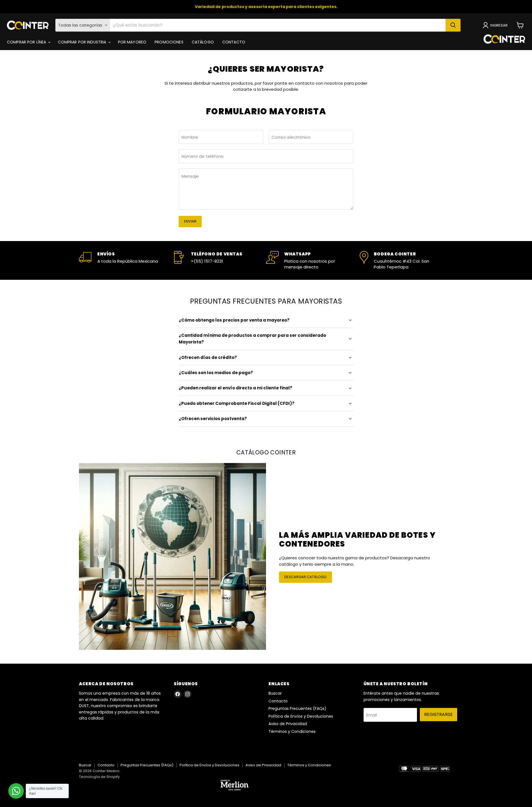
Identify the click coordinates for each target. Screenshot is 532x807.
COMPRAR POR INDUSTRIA (83, 42)
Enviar (190, 221)
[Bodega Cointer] (406, 260)
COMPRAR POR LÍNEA (27, 42)
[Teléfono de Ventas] (219, 260)
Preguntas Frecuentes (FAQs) (297, 708)
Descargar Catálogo (305, 577)
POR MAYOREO (132, 42)
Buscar (275, 693)
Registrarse (438, 714)
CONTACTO (233, 42)
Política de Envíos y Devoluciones (300, 716)
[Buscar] (453, 25)
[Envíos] (126, 260)
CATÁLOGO (203, 42)
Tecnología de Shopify (99, 776)
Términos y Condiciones (292, 731)
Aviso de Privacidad (287, 723)
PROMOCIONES (169, 42)
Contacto (278, 701)
